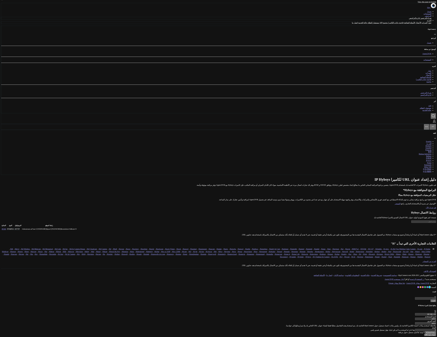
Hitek (405, 254)
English (428, 142)
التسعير (397, 204)
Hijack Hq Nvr (114, 252)
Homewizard (232, 254)
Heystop (227, 252)
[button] (434, 123)
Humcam (405, 257)
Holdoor (323, 254)
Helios (328, 252)
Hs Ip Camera (70, 254)
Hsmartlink (43, 254)
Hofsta (337, 254)
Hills (64, 252)
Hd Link (58, 249)
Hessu (240, 252)
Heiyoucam (336, 252)
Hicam (184, 252)
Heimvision (360, 252)
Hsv (36, 254)
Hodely (344, 254)
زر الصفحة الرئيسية (417, 279)
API (381, 23)
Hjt (360, 254)
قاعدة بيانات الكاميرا (396, 23)
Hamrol (301, 249)
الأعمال (418, 23)
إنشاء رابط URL (430, 335)
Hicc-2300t (176, 252)
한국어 (428, 161)
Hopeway (170, 254)
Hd (110, 249)
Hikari (98, 252)
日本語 (428, 158)
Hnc (350, 254)
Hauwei (185, 249)
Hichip (156, 252)
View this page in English (427, 2)
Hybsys (308, 257)
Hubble (420, 257)
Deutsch (428, 146)
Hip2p (40, 252)
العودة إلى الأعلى (429, 271)
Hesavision (248, 252)
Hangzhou (263, 249)
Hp (104, 254)
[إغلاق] (435, 34)
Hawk (179, 249)
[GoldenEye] (420, 287)
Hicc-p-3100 (165, 252)
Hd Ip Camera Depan (77, 249)
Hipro (27, 252)
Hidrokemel (140, 252)
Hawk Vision (170, 249)
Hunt (390, 257)
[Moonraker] (427, 287)
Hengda (302, 252)
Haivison (336, 249)
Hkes (355, 254)
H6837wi (355, 249)
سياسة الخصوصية (390, 275)
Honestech (222, 254)
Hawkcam (159, 249)
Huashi (6, 254)
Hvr (341, 257)
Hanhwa (255, 249)
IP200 (4, 229)
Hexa (234, 252)
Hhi (215, 252)
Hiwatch (372, 254)
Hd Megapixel (48, 249)
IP (435, 312)
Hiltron (51, 252)
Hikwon (71, 252)
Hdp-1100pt (426, 252)
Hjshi (365, 254)
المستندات (427, 14)
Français (428, 150)
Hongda (203, 254)
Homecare (278, 254)
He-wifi (406, 252)
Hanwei (240, 249)
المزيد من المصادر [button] (429, 261)
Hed (389, 252)
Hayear (121, 249)
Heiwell (345, 252)
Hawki (151, 249)
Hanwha (233, 249)
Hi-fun (201, 252)
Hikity (87, 252)
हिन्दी (429, 152)
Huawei (427, 257)
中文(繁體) (427, 171)
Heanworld (397, 252)
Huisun (413, 257)
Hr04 (83, 254)
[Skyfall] (425, 287)
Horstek (146, 254)
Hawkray (135, 249)
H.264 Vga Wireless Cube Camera (403, 249)
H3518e (363, 249)
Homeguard (260, 254)
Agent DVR (426, 54)
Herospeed (263, 252)
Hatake (219, 249)
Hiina (132, 252)
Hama (323, 249)
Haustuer (193, 249)
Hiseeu (20, 252)
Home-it (287, 254)
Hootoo (178, 254)
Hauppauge (203, 249)
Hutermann (369, 257)
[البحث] (433, 116)
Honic (185, 254)
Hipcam (33, 252)
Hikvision (79, 252)
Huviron (360, 257)
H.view (386, 249)
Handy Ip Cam (274, 249)
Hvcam (347, 257)
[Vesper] (418, 287)
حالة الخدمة (362, 23)
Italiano (428, 156)
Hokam (330, 254)
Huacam (14, 254)
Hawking (144, 249)
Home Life (296, 254)
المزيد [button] (429, 20)
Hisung (411, 254)
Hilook (58, 252)
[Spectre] (430, 287)
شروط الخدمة (376, 275)
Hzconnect (284, 257)
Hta (31, 254)
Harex (226, 249)
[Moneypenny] (423, 287)
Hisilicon (5, 252)
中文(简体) (427, 169)
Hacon (347, 249)
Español (428, 148)
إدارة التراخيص (414, 18)
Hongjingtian (194, 254)
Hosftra (132, 254)
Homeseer (250, 254)
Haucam (212, 249)
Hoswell (125, 254)
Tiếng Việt (427, 167)
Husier (377, 257)
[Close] (435, 310)
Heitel (352, 252)
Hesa (255, 252)
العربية (428, 144)
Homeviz (242, 254)
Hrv (78, 254)
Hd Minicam (36, 249)
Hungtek (397, 257)
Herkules (272, 252)
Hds (411, 252)
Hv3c (353, 257)
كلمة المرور (431, 321)
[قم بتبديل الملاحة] (426, 127)
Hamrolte (293, 249)
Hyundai (293, 257)
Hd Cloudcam (92, 249)
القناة (434, 328)
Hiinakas (125, 252)
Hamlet (316, 249)
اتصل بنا (355, 23)
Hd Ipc (65, 249)
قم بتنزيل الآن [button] (431, 208)
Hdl (11, 249)
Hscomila (52, 254)
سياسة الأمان (339, 275)
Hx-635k (334, 257)
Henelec (310, 252)
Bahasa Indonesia (425, 154)
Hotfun (117, 254)
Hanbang (285, 249)
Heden (384, 252)
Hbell (115, 249)
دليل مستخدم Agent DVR (394, 279)
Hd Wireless (25, 249)
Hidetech (149, 252)
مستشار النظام (373, 23)
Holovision (314, 254)
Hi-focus (209, 252)
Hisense (13, 252)
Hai (342, 249)
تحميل (429, 12)
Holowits (304, 254)
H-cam (419, 249)
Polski (429, 163)
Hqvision (90, 254)
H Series (427, 249)
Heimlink (369, 252)
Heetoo (377, 252)
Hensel (279, 252)
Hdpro (417, 252)
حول (429, 23)
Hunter (384, 257)
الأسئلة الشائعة (409, 23)
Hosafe (139, 254)
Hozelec (110, 254)
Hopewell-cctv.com (158, 254)
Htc (27, 254)
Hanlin (247, 249)
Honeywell (212, 254)
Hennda (287, 252)
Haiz (329, 249)
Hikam (104, 252)
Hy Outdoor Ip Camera (321, 257)
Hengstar (294, 252)
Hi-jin (195, 252)
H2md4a (378, 249)
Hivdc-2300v (389, 254)
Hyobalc (301, 257)
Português (427, 165)
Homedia (269, 254)
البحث (433, 301)
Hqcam (98, 254)
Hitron (398, 254)
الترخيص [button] (428, 16)
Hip (45, 252)
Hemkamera (319, 252)
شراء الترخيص (425, 18)
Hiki (92, 252)
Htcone (21, 254)
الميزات (424, 23)
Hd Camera (103, 249)
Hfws (220, 252)
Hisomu (426, 254)
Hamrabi (309, 249)
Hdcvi (17, 249)
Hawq (128, 249)
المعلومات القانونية (352, 275)
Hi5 (190, 252)
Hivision (380, 254)
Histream (418, 254)
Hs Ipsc (60, 254)
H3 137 (371, 249)
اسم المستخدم (430, 317)
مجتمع (385, 23)
